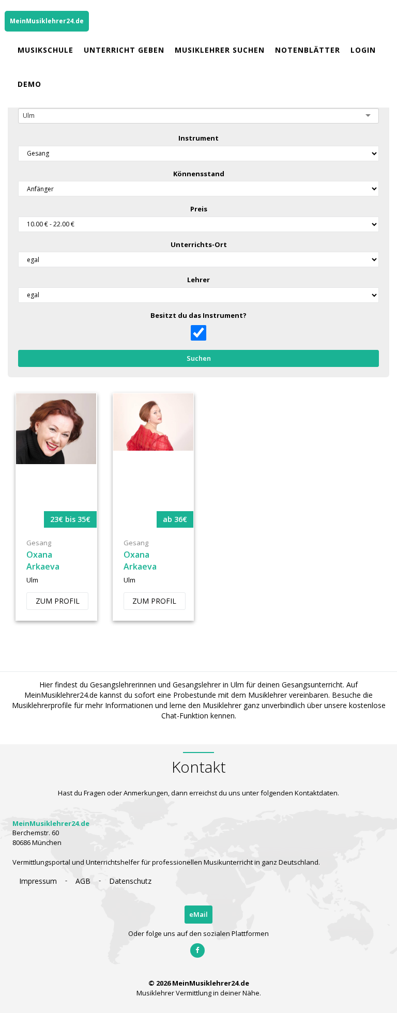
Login (363, 50)
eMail (198, 914)
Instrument (198, 138)
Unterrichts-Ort (199, 244)
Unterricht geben (124, 50)
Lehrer (198, 279)
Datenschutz (130, 881)
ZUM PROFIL (58, 601)
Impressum (38, 881)
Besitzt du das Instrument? (198, 315)
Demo (29, 84)
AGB (82, 881)
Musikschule (45, 50)
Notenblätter (307, 50)
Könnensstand (198, 173)
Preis (198, 208)
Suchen (199, 358)
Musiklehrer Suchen (220, 50)
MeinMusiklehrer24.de (47, 21)
